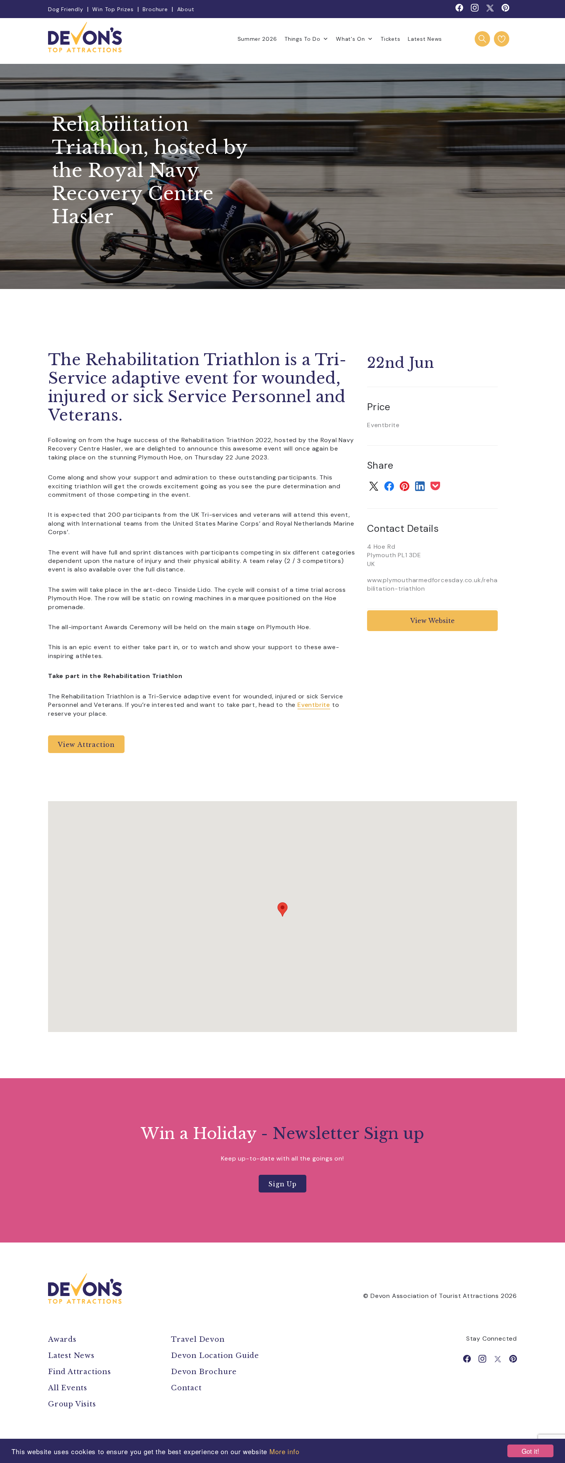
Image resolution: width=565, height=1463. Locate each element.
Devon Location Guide (215, 1355)
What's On (350, 38)
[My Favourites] (501, 39)
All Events (67, 1388)
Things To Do (302, 38)
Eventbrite (313, 705)
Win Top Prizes (112, 9)
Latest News (425, 38)
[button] (282, 909)
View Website (432, 621)
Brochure (155, 9)
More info (284, 1451)
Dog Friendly (65, 9)
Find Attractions (79, 1372)
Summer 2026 (257, 38)
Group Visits (73, 1404)
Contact (186, 1388)
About (185, 9)
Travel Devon (198, 1339)
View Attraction (86, 744)
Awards (62, 1339)
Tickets (390, 38)
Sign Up (282, 1184)
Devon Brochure (204, 1372)
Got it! (530, 1451)
